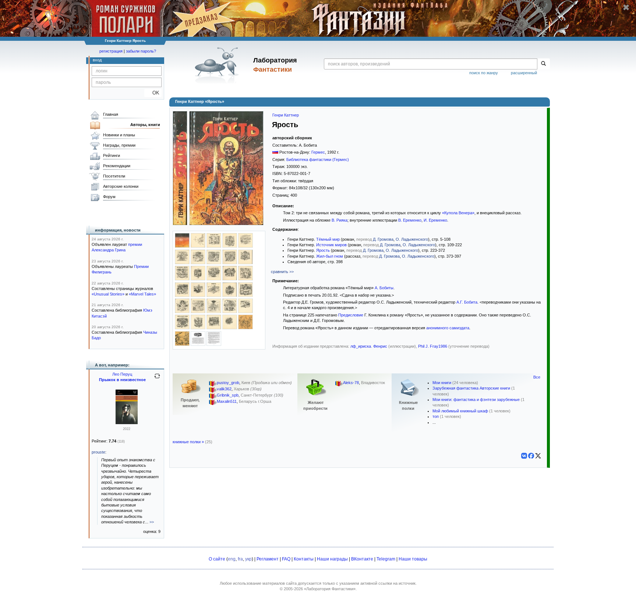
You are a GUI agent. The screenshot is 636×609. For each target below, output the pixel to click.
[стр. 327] (213, 311)
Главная (110, 114)
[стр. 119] (213, 279)
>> (151, 522)
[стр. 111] (198, 279)
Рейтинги (111, 155)
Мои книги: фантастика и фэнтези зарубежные (476, 399)
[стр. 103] (229, 263)
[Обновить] (157, 379)
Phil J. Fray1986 (432, 346)
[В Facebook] (531, 456)
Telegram (386, 559)
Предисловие (350, 315)
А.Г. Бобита (466, 302)
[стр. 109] (182, 279)
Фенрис (380, 346)
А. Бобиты (384, 288)
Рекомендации (116, 166)
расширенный (524, 73)
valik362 (224, 389)
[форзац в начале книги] (245, 328)
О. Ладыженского (412, 239)
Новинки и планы (119, 135)
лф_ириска (360, 346)
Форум (109, 196)
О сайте (217, 559)
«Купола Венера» (458, 213)
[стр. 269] (198, 311)
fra (240, 559)
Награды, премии (119, 145)
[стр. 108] (245, 263)
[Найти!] (543, 63)
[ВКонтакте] (524, 456)
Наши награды (332, 559)
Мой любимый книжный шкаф (460, 411)
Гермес (318, 152)
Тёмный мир (328, 239)
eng (232, 559)
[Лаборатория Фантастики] (218, 65)
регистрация (111, 51)
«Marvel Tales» (142, 294)
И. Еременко (435, 220)
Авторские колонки (120, 186)
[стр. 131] (229, 279)
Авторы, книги (145, 124)
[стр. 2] (198, 246)
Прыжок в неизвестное (122, 379)
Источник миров (331, 245)
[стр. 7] (229, 246)
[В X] (538, 456)
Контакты (304, 559)
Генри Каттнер (285, 115)
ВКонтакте (362, 559)
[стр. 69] (198, 263)
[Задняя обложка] (182, 246)
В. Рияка (339, 220)
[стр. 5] (213, 246)
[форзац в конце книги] (182, 344)
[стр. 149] (245, 279)
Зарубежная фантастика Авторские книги (471, 388)
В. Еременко (409, 220)
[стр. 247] (182, 311)
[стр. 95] (213, 263)
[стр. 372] (245, 311)
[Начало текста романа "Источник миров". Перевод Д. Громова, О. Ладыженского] (198, 344)
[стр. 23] (182, 263)
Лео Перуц (122, 374)
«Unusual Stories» (108, 294)
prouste (98, 452)
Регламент (268, 559)
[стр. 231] (245, 295)
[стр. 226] (229, 295)
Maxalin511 (227, 401)
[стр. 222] (198, 295)
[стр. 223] (213, 295)
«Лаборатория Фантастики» (330, 589)
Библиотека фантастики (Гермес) (317, 159)
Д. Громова (383, 239)
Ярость (323, 250)
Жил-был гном (329, 256)
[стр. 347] (229, 311)
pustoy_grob (228, 382)
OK (152, 93)
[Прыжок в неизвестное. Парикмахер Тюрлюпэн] (127, 422)
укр (248, 559)
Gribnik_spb (228, 395)
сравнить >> (282, 271)
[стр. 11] (245, 246)
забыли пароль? (141, 51)
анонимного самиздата (447, 328)
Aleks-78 (351, 382)
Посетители (114, 176)
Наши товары (413, 559)
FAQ (286, 559)
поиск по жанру (483, 73)
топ (435, 416)
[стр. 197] (182, 295)
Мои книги (441, 382)
